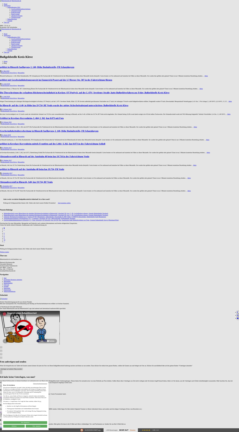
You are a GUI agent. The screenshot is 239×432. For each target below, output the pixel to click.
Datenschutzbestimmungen (40, 383)
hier (40, 401)
